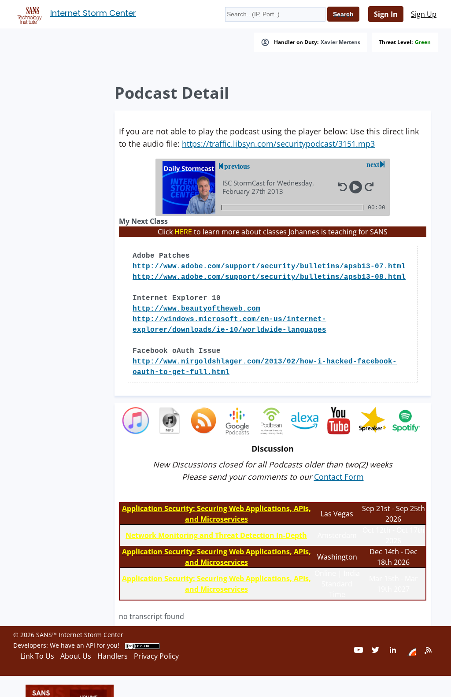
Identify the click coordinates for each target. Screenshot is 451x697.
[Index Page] (28, 13)
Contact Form (339, 476)
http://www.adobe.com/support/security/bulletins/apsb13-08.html (269, 277)
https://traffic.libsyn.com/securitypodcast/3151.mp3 (278, 143)
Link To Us (37, 656)
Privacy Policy (156, 656)
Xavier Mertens (340, 42)
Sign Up (423, 14)
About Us (75, 656)
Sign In (386, 14)
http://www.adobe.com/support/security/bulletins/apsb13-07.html (269, 267)
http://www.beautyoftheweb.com (196, 309)
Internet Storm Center (93, 13)
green (423, 42)
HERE (183, 232)
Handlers (112, 656)
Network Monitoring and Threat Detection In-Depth (216, 535)
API (90, 645)
